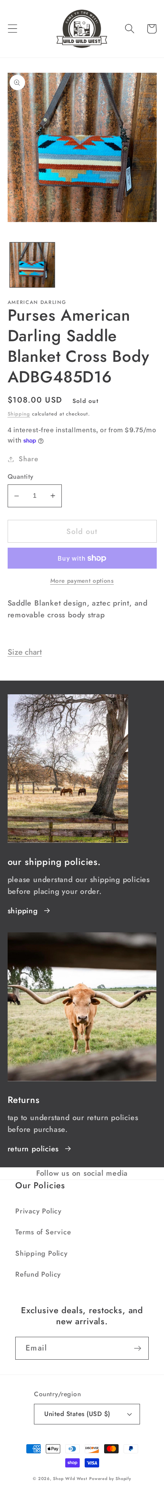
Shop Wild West (70, 1478)
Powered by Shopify (110, 1478)
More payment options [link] (82, 581)
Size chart (25, 652)
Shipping (19, 413)
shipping (23, 910)
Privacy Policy (38, 1211)
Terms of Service (43, 1232)
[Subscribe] (137, 1348)
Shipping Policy (41, 1253)
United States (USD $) (77, 1413)
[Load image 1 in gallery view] (32, 265)
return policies (33, 1148)
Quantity (21, 476)
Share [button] (28, 459)
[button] (12, 29)
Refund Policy (38, 1274)
